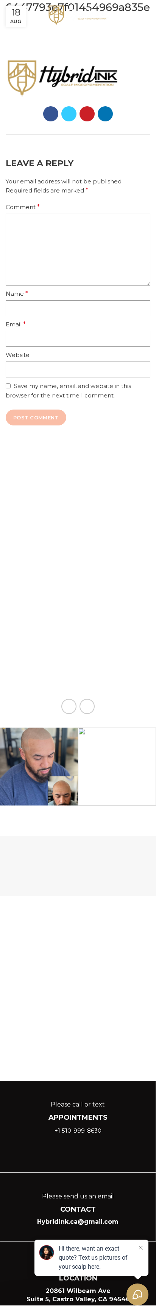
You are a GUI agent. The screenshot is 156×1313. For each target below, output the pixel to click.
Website (18, 355)
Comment (23, 207)
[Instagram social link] (11, 15)
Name (17, 293)
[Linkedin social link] (25, 15)
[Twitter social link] (68, 113)
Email (16, 324)
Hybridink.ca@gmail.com (78, 1221)
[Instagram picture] (39, 766)
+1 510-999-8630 (78, 1130)
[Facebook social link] (50, 113)
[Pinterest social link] (87, 113)
